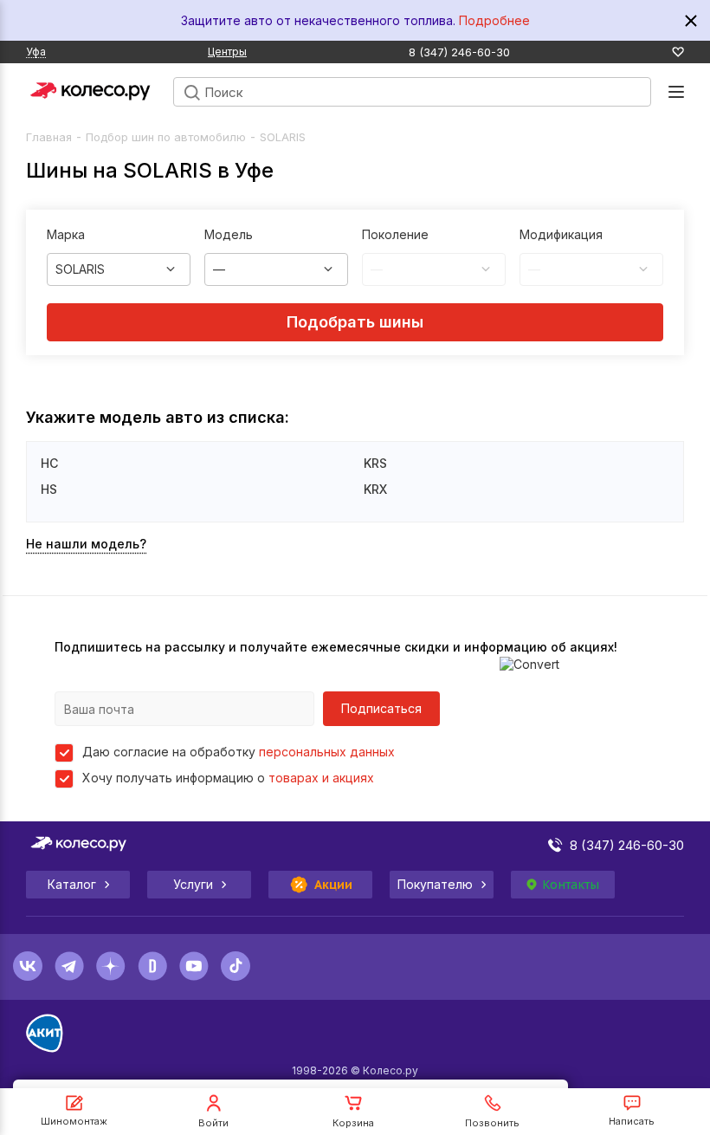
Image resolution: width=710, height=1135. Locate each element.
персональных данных (327, 751)
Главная (49, 137)
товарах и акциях (321, 777)
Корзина (353, 1123)
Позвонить (492, 1123)
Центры (227, 51)
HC (49, 463)
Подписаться (381, 708)
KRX (375, 489)
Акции (333, 884)
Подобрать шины (355, 322)
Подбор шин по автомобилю (166, 137)
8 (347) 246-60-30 (459, 52)
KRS (375, 463)
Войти (213, 1123)
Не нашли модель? (86, 543)
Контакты (570, 884)
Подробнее (494, 20)
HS (49, 489)
